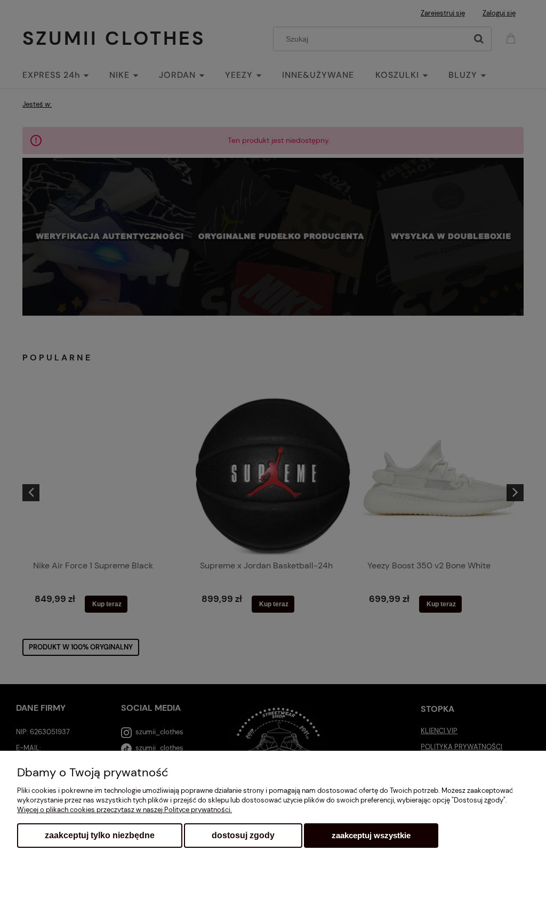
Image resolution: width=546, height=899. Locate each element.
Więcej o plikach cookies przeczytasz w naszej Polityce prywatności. (124, 809)
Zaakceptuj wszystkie (371, 835)
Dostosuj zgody (243, 835)
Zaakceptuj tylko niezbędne (100, 835)
